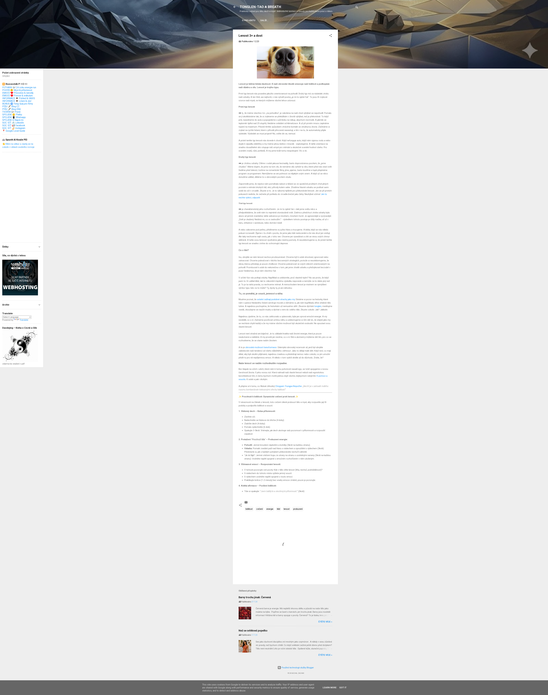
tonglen (317, 306)
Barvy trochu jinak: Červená (255, 597)
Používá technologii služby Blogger (297, 667)
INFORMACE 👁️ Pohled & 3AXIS (18, 98)
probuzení (298, 509)
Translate (24, 320)
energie (269, 509)
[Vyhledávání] (356, 7)
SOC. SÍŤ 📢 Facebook (13, 125)
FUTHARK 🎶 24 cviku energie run (19, 87)
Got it (342, 687)
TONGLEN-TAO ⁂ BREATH (260, 7)
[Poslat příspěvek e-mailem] (246, 503)
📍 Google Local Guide (13, 130)
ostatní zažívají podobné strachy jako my (276, 299)
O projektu (248, 20)
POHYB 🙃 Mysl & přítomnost (17, 90)
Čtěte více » (325, 621)
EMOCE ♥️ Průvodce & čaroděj (17, 93)
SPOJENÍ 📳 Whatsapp (14, 117)
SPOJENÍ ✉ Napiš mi (12, 120)
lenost (287, 509)
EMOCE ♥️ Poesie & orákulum (17, 95)
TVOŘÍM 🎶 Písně (11, 112)
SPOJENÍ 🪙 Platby (12, 114)
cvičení (259, 509)
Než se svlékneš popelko (253, 630)
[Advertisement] (349, 72)
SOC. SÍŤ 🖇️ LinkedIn (13, 122)
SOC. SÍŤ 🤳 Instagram (13, 128)
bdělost (249, 509)
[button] (330, 36)
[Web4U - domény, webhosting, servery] (20, 294)
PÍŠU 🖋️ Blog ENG (11, 109)
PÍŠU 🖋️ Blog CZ (10, 106)
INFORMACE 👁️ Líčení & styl (16, 101)
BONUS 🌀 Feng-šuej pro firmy (17, 103)
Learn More (330, 687)
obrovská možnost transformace (261, 347)
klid (278, 509)
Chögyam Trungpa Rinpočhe (288, 386)
